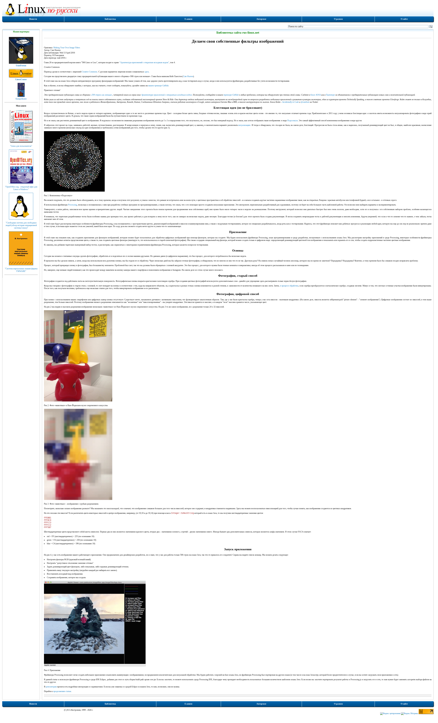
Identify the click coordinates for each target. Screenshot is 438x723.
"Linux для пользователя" (21, 146)
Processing (72, 205)
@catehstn (305, 102)
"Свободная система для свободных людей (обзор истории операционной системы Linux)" (21, 225)
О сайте (404, 19)
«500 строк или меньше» (101, 95)
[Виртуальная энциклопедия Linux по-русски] (218, 9)
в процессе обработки (289, 286)
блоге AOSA (316, 95)
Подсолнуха (292, 120)
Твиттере (330, 95)
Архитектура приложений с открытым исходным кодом (166, 95)
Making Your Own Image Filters (66, 47)
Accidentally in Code (290, 102)
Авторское (261, 19)
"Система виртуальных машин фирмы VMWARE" (21, 269)
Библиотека (110, 19)
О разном (338, 19)
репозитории (51, 687)
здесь (146, 72)
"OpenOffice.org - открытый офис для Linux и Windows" (21, 188)
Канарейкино (21, 99)
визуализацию (244, 125)
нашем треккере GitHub (158, 85)
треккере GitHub (231, 95)
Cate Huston (188, 76)
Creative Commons (89, 72)
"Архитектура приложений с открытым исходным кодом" (144, 62)
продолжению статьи (62, 691)
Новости (33, 19)
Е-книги (188, 19)
